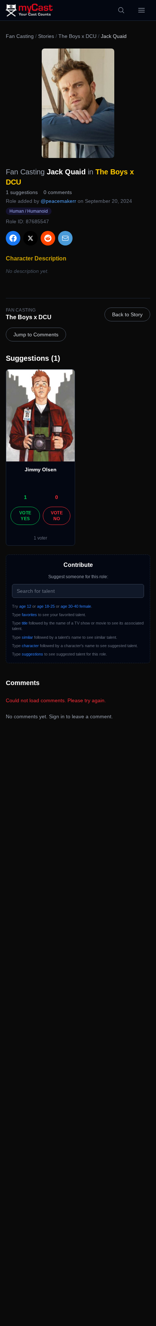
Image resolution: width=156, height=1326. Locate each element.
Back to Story (127, 314)
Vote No (57, 515)
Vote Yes (25, 515)
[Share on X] (30, 238)
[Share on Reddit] (48, 238)
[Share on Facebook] (13, 238)
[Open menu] (141, 10)
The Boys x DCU (77, 36)
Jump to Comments (35, 334)
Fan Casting (20, 36)
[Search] (121, 10)
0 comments (58, 192)
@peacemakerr (58, 201)
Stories (46, 36)
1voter (40, 538)
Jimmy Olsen (41, 469)
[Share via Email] (65, 238)
